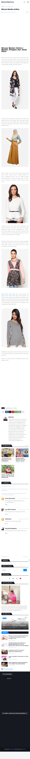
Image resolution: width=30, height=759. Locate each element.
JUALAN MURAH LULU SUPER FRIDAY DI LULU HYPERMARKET (6, 460)
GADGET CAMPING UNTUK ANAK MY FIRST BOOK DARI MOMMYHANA (7, 476)
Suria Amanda (10, 498)
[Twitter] (9, 412)
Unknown (8, 519)
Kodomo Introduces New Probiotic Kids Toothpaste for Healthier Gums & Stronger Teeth (18, 637)
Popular (5, 632)
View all (27, 445)
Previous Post (5, 556)
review (15, 408)
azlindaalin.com (9, 6)
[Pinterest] (13, 412)
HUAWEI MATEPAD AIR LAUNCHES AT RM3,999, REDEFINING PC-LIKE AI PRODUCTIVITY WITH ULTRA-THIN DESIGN (14, 624)
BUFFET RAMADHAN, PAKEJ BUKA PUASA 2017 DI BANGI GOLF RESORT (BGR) (18, 663)
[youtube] (20, 578)
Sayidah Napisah (11, 528)
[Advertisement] (15, 31)
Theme (24, 749)
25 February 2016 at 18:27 (23, 528)
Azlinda (11, 417)
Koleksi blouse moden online (8, 294)
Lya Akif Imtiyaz (10, 509)
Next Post (25, 556)
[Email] (19, 412)
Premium (11, 749)
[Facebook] (6, 412)
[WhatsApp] (16, 412)
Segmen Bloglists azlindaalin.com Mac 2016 (18, 657)
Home (2, 6)
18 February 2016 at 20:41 (24, 519)
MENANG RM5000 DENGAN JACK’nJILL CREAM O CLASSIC (20, 460)
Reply (6, 504)
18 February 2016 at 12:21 (24, 498)
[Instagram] (16, 578)
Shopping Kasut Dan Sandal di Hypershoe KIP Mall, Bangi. (16, 651)
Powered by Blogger (8, 669)
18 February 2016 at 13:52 (24, 509)
